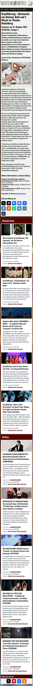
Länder (18, 484)
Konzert (10, 484)
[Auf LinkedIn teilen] (3, 208)
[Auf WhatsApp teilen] (14, 208)
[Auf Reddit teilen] (9, 208)
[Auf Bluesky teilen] (14, 203)
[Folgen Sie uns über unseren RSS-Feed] (24, 681)
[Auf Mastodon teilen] (19, 203)
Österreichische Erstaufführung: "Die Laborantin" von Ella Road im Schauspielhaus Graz (15, 240)
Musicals (24, 671)
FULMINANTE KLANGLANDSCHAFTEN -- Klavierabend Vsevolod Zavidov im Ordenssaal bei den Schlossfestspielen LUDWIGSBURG (16, 458)
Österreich (10, 263)
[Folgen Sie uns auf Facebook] (19, 681)
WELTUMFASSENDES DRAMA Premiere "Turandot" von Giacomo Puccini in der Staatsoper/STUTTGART (16, 551)
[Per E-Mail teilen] (25, 208)
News (16, 179)
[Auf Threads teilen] (9, 203)
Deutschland (11, 179)
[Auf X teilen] (3, 203)
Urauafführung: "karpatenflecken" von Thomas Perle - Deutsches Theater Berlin (16, 283)
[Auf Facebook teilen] (25, 203)
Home (2, 9)
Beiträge (7, 9)
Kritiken (14, 484)
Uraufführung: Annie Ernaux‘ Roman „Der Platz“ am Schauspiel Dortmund (15, 367)
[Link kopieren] (3, 214)
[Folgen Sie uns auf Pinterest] (14, 681)
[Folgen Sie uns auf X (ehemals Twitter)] (9, 681)
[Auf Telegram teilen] (19, 208)
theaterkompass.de (21, 193)
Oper (23, 576)
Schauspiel (22, 179)
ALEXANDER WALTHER (15, 480)
